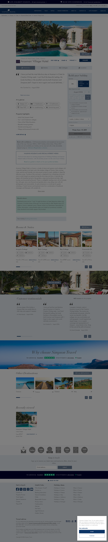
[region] (92, 528)
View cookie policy (83, 528)
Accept (92, 531)
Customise (91, 535)
